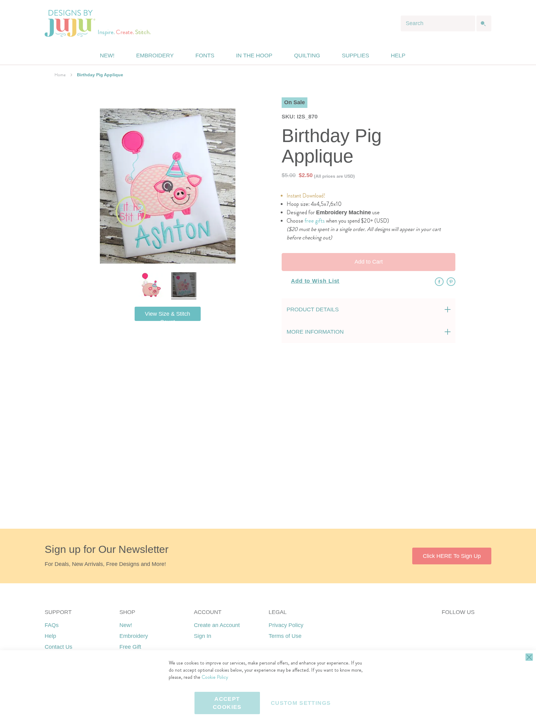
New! (125, 625)
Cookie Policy (215, 677)
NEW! (107, 55)
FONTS (204, 55)
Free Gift (130, 647)
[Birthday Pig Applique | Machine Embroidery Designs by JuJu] (151, 286)
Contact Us (58, 647)
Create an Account (217, 625)
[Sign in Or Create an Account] (424, 55)
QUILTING (307, 55)
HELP (398, 55)
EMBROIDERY (155, 55)
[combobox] (438, 23)
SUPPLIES (355, 55)
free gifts (315, 221)
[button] (436, 56)
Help (50, 636)
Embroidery (133, 636)
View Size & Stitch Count (167, 316)
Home (60, 75)
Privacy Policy (286, 625)
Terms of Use (285, 636)
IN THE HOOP (254, 55)
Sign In (202, 636)
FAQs (52, 625)
